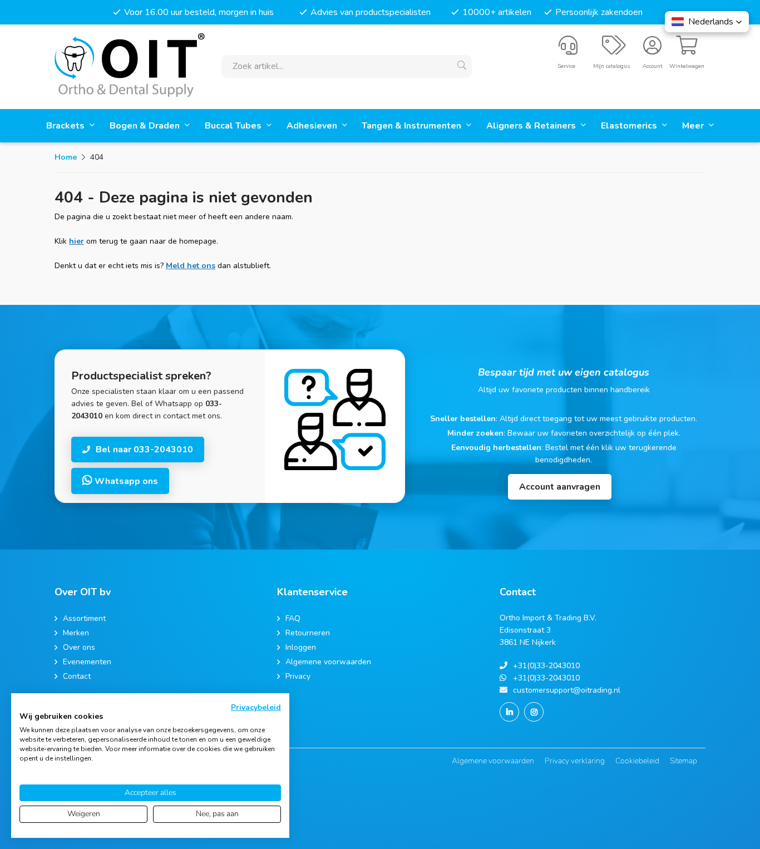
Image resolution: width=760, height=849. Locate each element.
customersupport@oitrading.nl (566, 690)
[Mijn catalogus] (614, 50)
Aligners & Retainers (532, 126)
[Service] (568, 50)
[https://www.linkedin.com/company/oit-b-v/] (509, 712)
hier (76, 241)
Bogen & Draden (146, 126)
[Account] (652, 50)
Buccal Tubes (234, 126)
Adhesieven (313, 126)
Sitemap (683, 761)
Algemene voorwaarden (493, 761)
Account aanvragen (559, 487)
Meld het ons (190, 265)
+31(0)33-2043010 (546, 665)
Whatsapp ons (125, 481)
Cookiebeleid (637, 761)
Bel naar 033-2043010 (144, 449)
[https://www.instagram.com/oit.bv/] (534, 712)
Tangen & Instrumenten (412, 126)
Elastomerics (630, 126)
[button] (707, 22)
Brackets (66, 126)
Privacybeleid (256, 707)
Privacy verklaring (575, 761)
